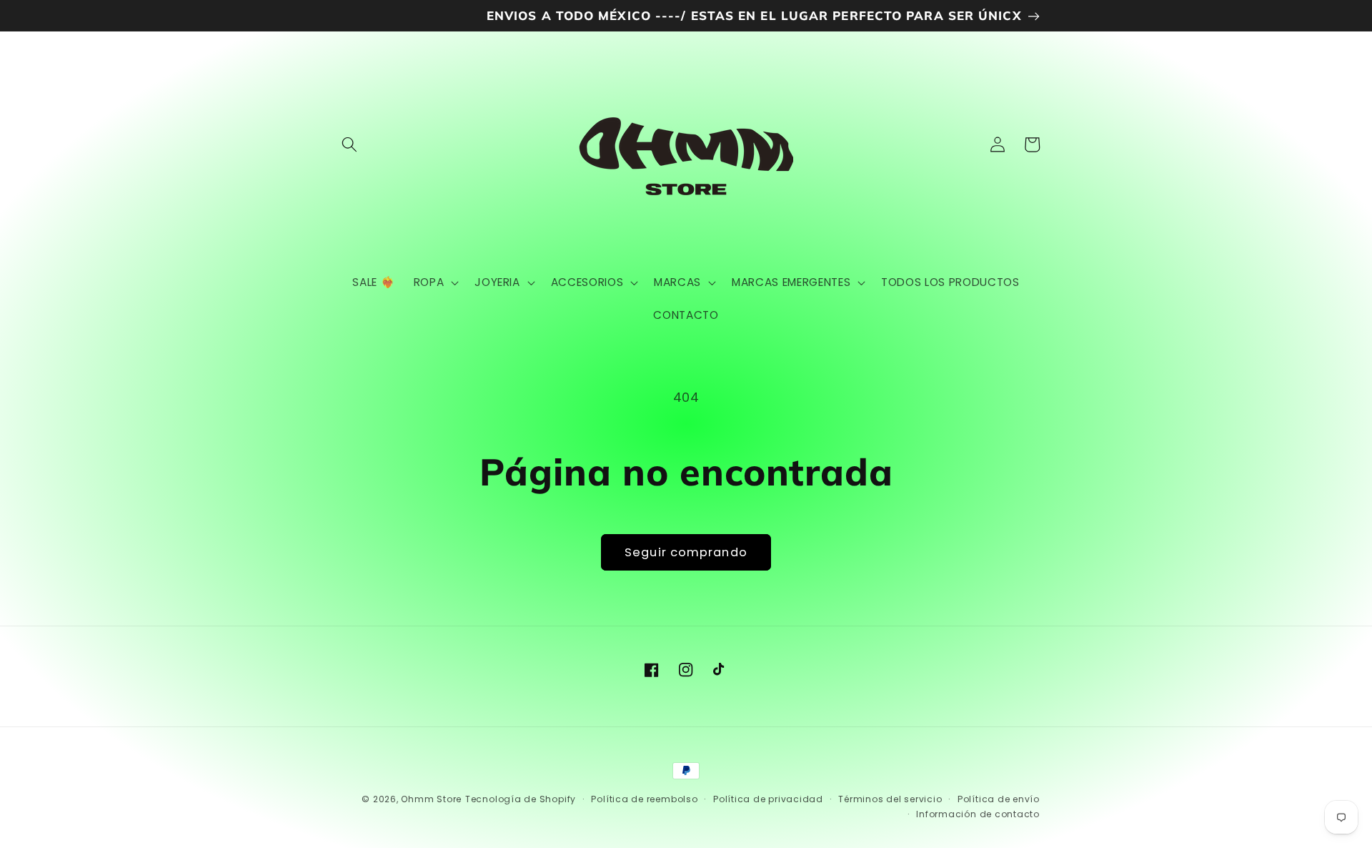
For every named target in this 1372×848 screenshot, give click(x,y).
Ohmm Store (431, 799)
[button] (349, 144)
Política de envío (999, 799)
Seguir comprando (686, 552)
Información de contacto (978, 814)
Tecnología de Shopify (520, 799)
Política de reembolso (644, 799)
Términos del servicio (890, 799)
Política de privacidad (768, 799)
